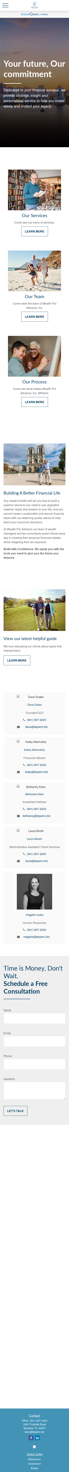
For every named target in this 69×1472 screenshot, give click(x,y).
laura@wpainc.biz (36, 861)
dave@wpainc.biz (36, 727)
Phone (8, 1056)
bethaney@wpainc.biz (37, 816)
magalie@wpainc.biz (36, 937)
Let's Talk (15, 1111)
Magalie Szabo (35, 914)
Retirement (34, 1459)
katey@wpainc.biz (36, 772)
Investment (34, 1463)
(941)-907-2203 (36, 809)
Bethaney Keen (34, 794)
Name (7, 1010)
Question (9, 1079)
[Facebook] (31, 1437)
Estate (34, 1468)
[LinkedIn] (37, 1437)
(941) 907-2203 (36, 720)
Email (7, 1033)
